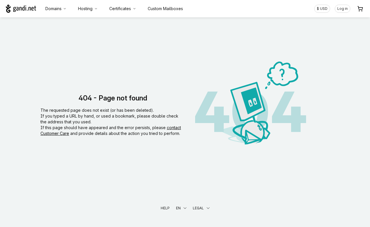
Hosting (85, 8)
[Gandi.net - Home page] (21, 8)
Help (165, 208)
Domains (53, 8)
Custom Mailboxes (165, 8)
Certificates (120, 8)
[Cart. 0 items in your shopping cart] (360, 8)
